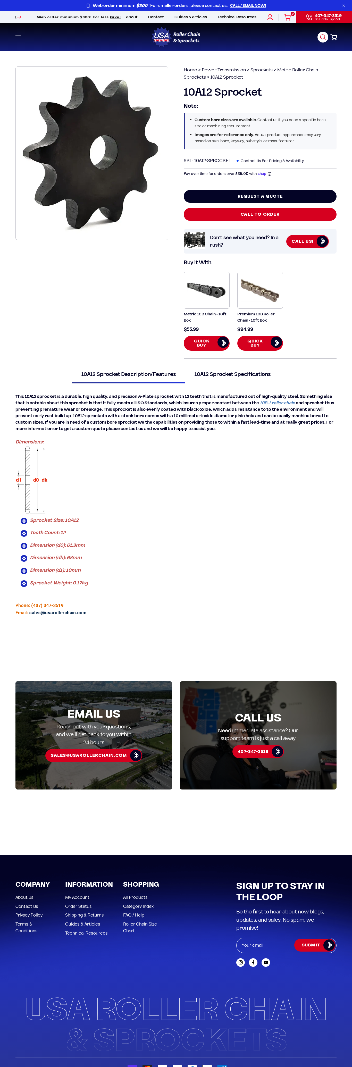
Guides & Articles (82, 878)
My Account (77, 851)
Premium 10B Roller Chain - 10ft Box (256, 317)
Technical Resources (86, 887)
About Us (24, 851)
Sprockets (261, 70)
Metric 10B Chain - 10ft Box (205, 317)
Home (191, 70)
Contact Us (26, 860)
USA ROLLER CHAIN (47, 1025)
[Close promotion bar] (343, 5)
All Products (135, 851)
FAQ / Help (133, 869)
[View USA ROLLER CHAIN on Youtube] (266, 916)
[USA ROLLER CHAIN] (176, 37)
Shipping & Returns (84, 869)
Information (89, 839)
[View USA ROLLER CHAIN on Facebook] (253, 916)
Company (32, 839)
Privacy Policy (29, 869)
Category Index (138, 860)
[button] (322, 37)
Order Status (78, 860)
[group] (176, 6)
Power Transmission (224, 70)
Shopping (141, 839)
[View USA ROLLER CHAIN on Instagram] (240, 916)
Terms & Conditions (26, 881)
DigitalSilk (324, 1026)
